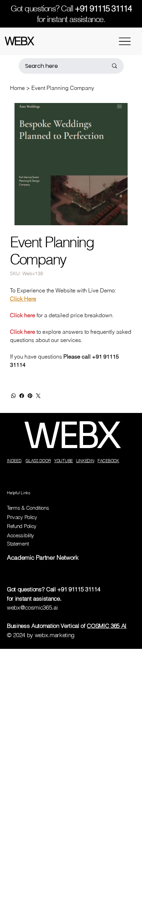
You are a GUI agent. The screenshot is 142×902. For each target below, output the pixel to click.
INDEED (14, 460)
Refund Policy (22, 526)
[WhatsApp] (13, 395)
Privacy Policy (22, 517)
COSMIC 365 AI (106, 625)
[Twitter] (38, 395)
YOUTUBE (63, 460)
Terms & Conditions (28, 508)
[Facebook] (21, 395)
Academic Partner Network (43, 557)
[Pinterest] (30, 395)
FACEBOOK (108, 460)
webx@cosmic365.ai (32, 607)
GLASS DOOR (38, 460)
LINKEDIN (85, 460)
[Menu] (125, 41)
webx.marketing (54, 635)
